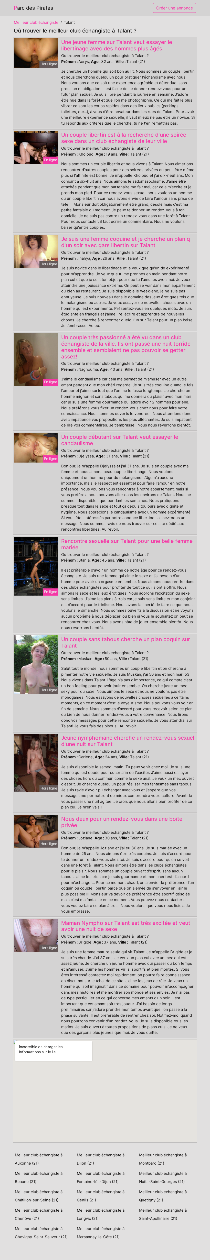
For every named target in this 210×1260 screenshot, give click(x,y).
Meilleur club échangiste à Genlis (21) (100, 1195)
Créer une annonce (174, 7)
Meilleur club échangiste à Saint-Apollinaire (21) (163, 1214)
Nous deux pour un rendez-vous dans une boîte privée (121, 822)
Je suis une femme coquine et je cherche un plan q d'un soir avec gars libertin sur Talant (125, 242)
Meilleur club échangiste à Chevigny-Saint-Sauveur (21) (41, 1232)
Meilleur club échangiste (36, 22)
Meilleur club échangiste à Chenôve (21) (38, 1214)
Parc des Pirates (33, 8)
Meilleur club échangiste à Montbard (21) (163, 1159)
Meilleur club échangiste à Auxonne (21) (38, 1159)
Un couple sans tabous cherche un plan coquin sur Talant (125, 642)
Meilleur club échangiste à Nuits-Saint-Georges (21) (163, 1177)
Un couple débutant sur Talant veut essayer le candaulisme (119, 440)
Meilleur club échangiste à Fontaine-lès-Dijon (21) (100, 1177)
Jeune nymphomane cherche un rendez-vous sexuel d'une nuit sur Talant (127, 741)
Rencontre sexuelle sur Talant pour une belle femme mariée (127, 544)
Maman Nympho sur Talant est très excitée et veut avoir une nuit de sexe (125, 926)
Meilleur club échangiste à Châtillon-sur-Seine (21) (38, 1195)
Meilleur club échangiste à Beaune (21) (38, 1177)
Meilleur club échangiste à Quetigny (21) (163, 1195)
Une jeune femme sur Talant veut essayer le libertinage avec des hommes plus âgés (116, 45)
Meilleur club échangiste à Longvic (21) (100, 1214)
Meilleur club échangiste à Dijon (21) (100, 1159)
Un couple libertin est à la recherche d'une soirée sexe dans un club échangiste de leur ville (123, 138)
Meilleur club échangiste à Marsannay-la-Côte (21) (100, 1232)
